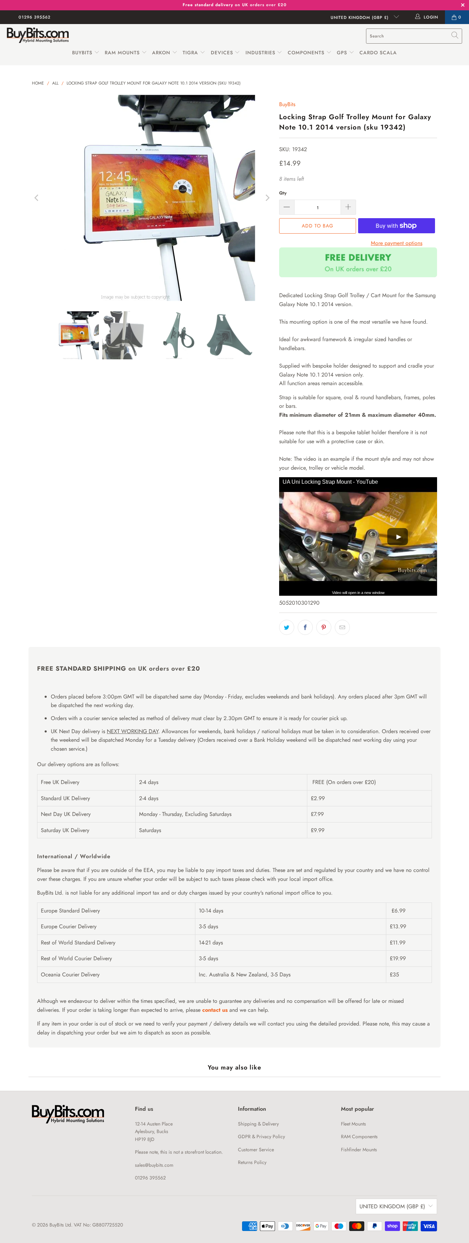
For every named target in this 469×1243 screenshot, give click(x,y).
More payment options (396, 243)
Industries (260, 52)
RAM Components (359, 1136)
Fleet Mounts (353, 1123)
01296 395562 (34, 17)
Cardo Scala (378, 52)
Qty (283, 193)
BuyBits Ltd (60, 1224)
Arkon (162, 52)
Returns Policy (252, 1162)
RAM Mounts (122, 52)
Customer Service (256, 1149)
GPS (343, 52)
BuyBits (82, 52)
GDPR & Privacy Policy (261, 1136)
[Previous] (37, 198)
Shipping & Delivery (258, 1123)
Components (306, 52)
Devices (222, 52)
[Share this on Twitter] (286, 627)
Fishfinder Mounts (359, 1149)
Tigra (190, 52)
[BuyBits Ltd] (38, 35)
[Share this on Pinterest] (323, 627)
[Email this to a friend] (342, 627)
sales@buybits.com (154, 1165)
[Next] (267, 198)
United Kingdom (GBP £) (360, 17)
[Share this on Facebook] (305, 627)
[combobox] (414, 36)
